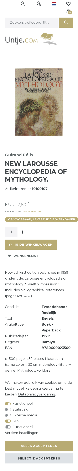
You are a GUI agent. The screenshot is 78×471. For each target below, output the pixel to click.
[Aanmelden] (23, 3)
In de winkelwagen (34, 244)
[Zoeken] (66, 23)
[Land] (54, 4)
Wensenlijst (26, 256)
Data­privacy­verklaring (36, 394)
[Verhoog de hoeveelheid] (22, 232)
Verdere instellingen (21, 433)
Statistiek (20, 409)
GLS (15, 421)
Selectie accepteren (39, 458)
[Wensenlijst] (68, 4)
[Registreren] (39, 3)
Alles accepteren (39, 446)
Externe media (24, 415)
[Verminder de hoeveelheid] (30, 232)
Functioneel (22, 404)
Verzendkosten (32, 211)
